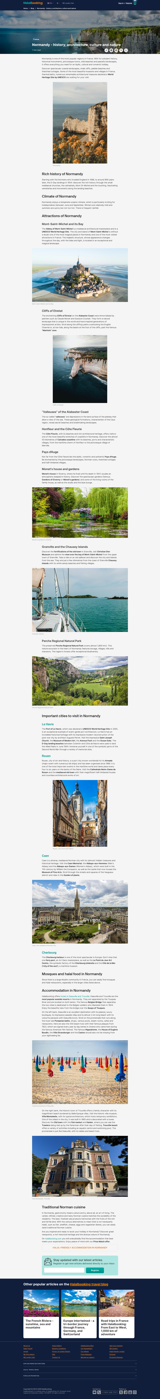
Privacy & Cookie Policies (61, 1351)
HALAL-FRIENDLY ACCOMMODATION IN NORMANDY (80, 1247)
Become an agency (87, 1357)
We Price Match (29, 1354)
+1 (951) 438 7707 (109, 1392)
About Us (26, 1346)
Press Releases (86, 1354)
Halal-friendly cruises (116, 1351)
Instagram (135, 1392)
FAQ (53, 1354)
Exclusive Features (116, 1357)
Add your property (116, 1346)
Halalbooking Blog (87, 1346)
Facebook (125, 1392)
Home (25, 8)
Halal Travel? (27, 1348)
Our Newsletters (86, 1348)
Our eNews (85, 1351)
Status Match (57, 1346)
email (94, 1392)
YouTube (130, 1392)
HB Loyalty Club (68, 3)
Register (129, 3)
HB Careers (113, 1348)
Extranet (112, 1354)
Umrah (25, 1351)
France (36, 39)
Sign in (121, 3)
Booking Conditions (59, 1348)
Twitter (121, 1392)
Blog (32, 8)
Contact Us (56, 1357)
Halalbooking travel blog (89, 1284)
